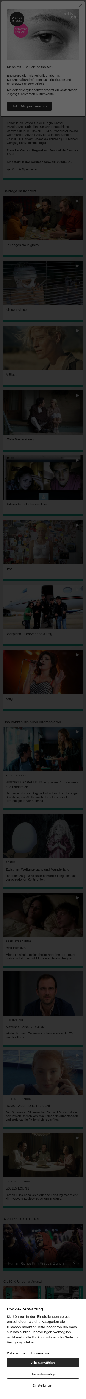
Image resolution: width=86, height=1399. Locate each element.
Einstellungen (43, 1385)
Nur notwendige (43, 1374)
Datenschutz (17, 1353)
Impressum (40, 1353)
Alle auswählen (43, 1362)
